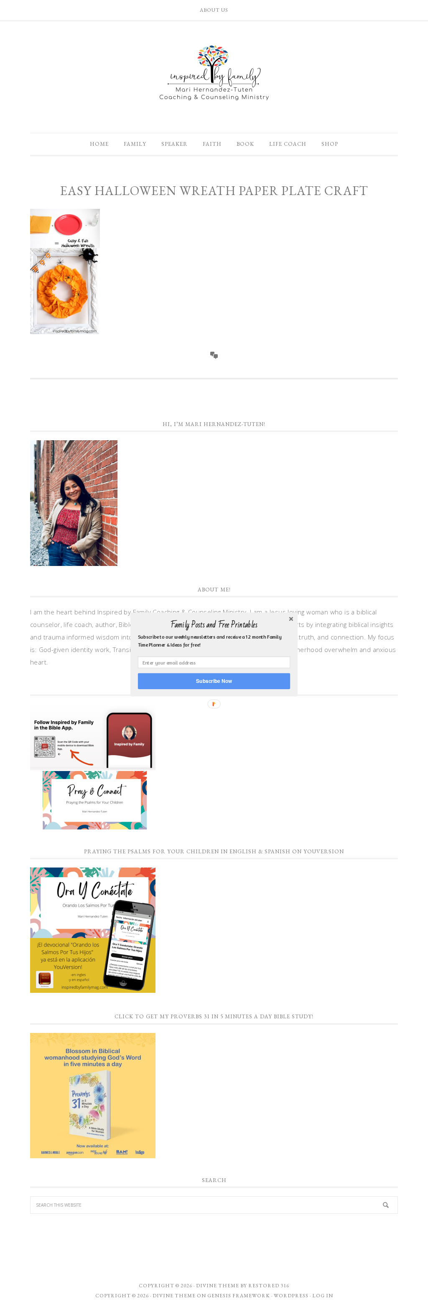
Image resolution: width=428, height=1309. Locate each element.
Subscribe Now (214, 681)
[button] (214, 625)
